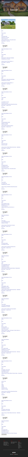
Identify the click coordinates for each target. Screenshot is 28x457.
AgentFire (16, 454)
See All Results (4, 434)
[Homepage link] (3, 1)
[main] (14, 219)
